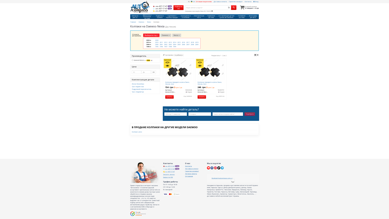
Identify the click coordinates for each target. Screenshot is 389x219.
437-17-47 (161, 6)
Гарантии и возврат (192, 171)
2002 (165, 44)
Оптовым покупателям (204, 2)
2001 (161, 44)
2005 (179, 44)
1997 (165, 47)
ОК (154, 72)
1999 (174, 47)
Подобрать (250, 114)
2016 (183, 42)
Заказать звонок (169, 174)
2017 (188, 42)
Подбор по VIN (178, 8)
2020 (156, 40)
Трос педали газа (138, 86)
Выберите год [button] (151, 35)
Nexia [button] (176, 35)
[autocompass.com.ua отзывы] (138, 213)
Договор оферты (191, 174)
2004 (174, 44)
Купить (169, 97)
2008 (192, 44)
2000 (156, 44)
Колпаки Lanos (137, 132)
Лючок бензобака (138, 84)
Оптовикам (189, 176)
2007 (188, 44)
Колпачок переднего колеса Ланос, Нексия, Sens (177, 83)
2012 (165, 42)
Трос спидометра (138, 92)
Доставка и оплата (220, 2)
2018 (192, 42)
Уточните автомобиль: (136, 35)
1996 (161, 47)
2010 (156, 42)
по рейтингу (178, 55)
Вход (256, 2)
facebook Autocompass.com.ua (222, 178)
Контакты (248, 2)
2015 (179, 42)
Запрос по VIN (168, 177)
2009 (196, 44)
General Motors (142, 60)
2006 (183, 44)
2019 (196, 42)
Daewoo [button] (165, 35)
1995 (156, 47)
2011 (161, 42)
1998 (170, 47)
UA (193, 2)
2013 (170, 42)
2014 (174, 42)
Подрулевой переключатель (141, 89)
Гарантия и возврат (236, 2)
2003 (170, 44)
